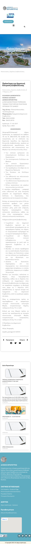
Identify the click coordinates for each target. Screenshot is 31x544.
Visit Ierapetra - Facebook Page (9, 489)
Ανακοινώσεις (5, 71)
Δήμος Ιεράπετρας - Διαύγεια (9, 505)
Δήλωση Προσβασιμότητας (9, 512)
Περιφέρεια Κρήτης (6, 493)
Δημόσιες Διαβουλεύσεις (17, 71)
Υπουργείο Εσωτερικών (7, 496)
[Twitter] (15, 343)
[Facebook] (11, 343)
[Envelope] (29, 535)
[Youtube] (20, 343)
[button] (13, 25)
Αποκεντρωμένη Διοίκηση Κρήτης (10, 491)
